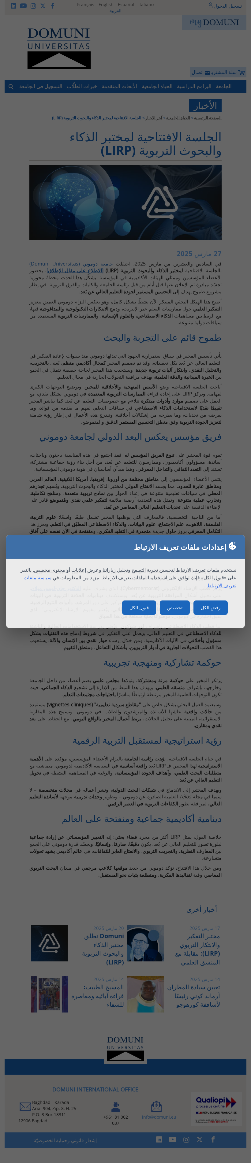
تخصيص (174, 607)
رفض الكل (210, 607)
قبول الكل (139, 607)
